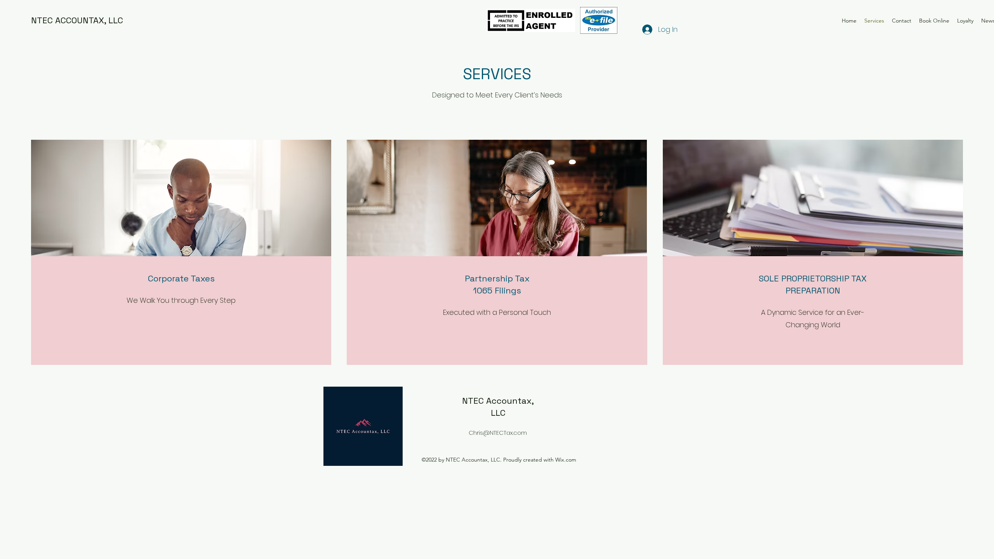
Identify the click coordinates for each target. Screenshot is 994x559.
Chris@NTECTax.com (498, 433)
